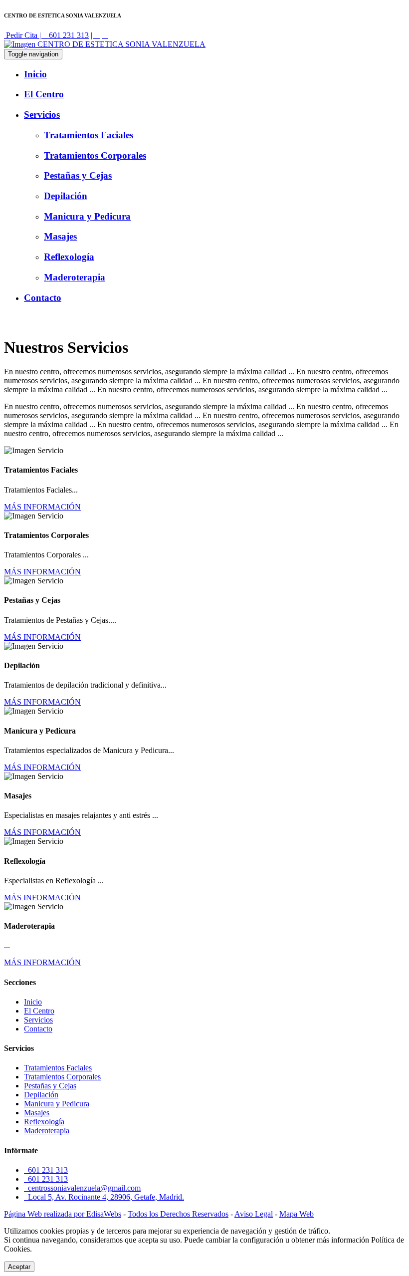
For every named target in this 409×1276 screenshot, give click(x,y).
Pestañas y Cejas (50, 1085)
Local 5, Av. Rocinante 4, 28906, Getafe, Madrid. (104, 1197)
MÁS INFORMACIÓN (42, 507)
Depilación (41, 1094)
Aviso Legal (253, 1214)
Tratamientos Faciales (58, 1067)
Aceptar (19, 1267)
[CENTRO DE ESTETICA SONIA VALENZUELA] (104, 44)
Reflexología (44, 1121)
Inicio (33, 1002)
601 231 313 (46, 1170)
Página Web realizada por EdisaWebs (62, 1214)
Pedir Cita (21, 35)
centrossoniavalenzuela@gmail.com (82, 1188)
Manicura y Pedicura (56, 1103)
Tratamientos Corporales (62, 1076)
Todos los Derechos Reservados (178, 1214)
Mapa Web (296, 1214)
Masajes (36, 1112)
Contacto (38, 1028)
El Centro (39, 1011)
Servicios (38, 1020)
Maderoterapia (46, 1130)
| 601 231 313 (64, 35)
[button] (214, 114)
